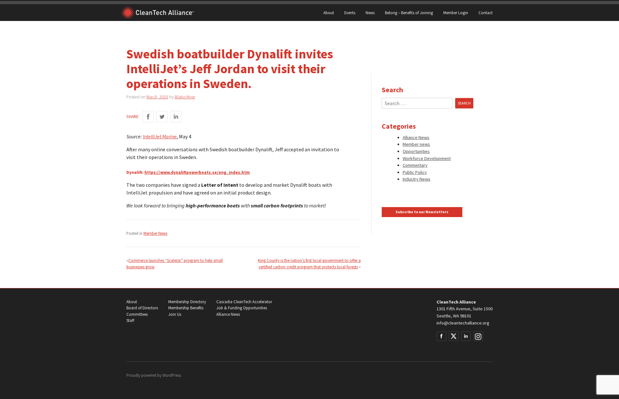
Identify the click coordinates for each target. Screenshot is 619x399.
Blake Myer (185, 97)
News (370, 12)
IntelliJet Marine (160, 136)
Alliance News (416, 137)
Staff (130, 320)
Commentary (415, 165)
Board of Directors (142, 308)
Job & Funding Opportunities (241, 308)
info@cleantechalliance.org (463, 323)
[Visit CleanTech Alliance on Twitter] (453, 336)
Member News (155, 233)
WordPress (171, 375)
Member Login (455, 12)
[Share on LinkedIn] (176, 116)
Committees (137, 314)
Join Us (174, 314)
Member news (416, 144)
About (328, 12)
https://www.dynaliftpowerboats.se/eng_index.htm (197, 172)
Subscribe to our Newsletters (422, 212)
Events (349, 12)
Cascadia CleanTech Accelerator (244, 301)
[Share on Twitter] (162, 116)
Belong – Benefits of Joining (409, 12)
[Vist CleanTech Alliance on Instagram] (478, 336)
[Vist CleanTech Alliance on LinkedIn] (466, 336)
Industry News (416, 179)
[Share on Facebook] (148, 116)
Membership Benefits (185, 308)
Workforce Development (427, 158)
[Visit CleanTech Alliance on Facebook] (441, 336)
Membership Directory (187, 301)
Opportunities (416, 151)
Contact (485, 12)
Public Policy (415, 172)
